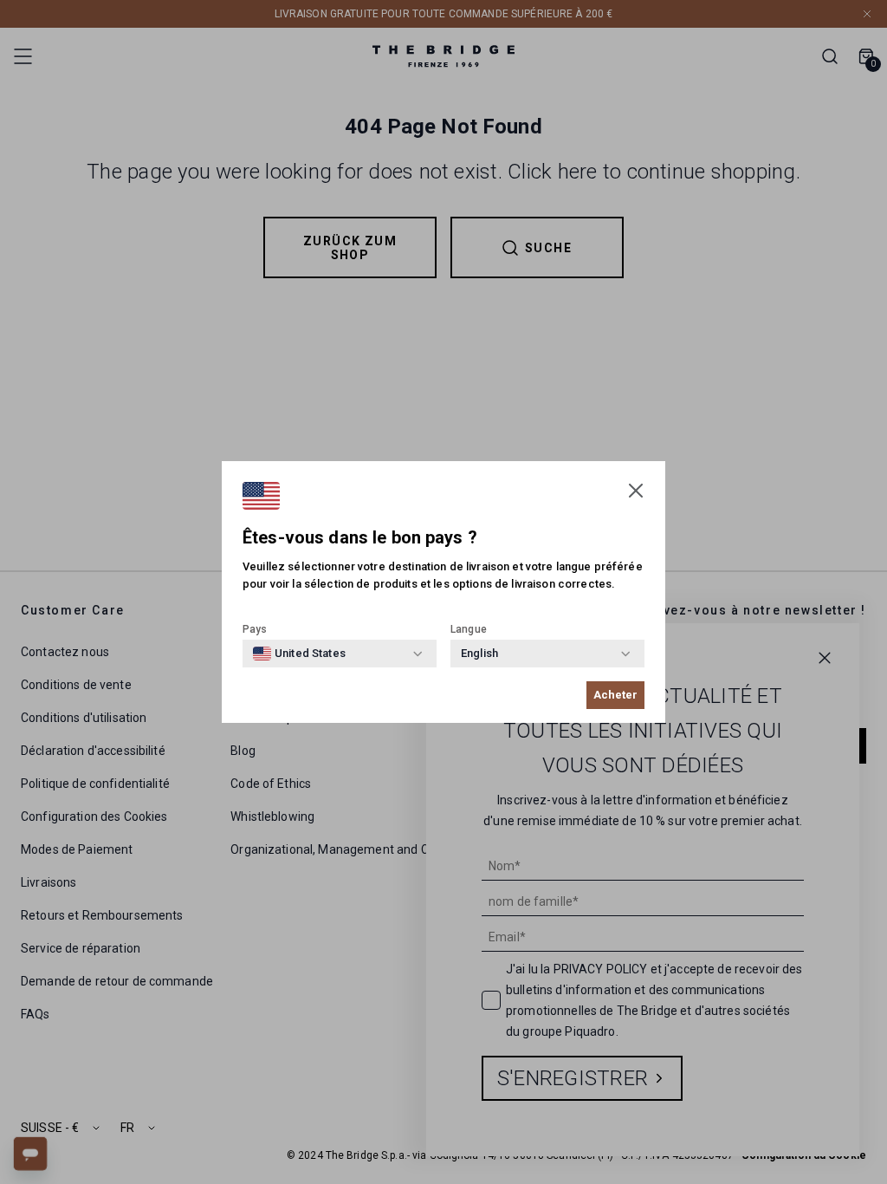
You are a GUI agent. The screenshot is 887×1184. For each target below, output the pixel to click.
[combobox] (299, 653)
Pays (255, 629)
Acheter (615, 694)
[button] (635, 490)
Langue (468, 629)
